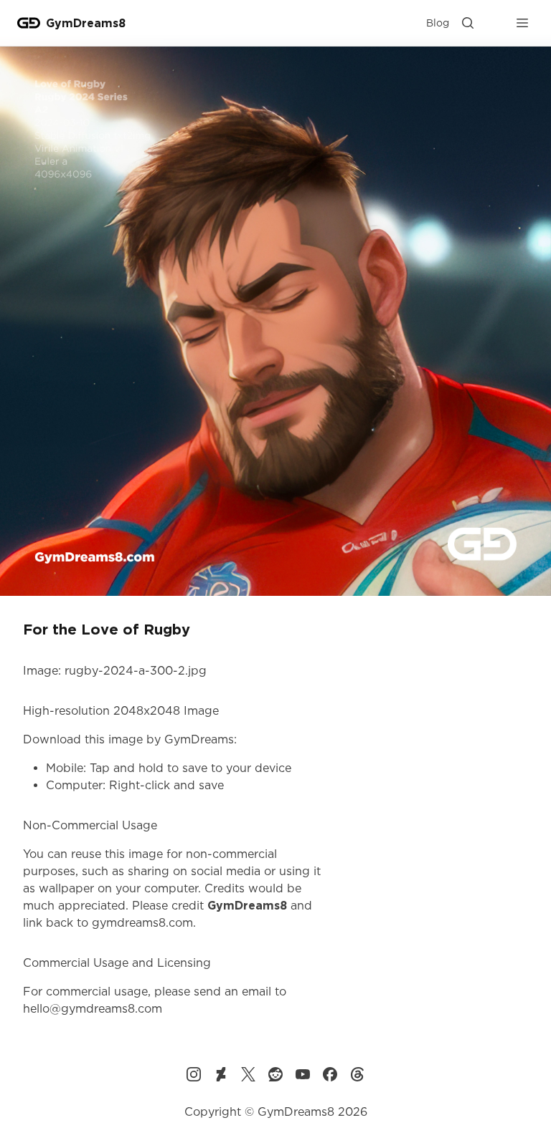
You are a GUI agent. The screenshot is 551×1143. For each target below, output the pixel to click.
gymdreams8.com (142, 922)
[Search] (467, 22)
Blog (437, 22)
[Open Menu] (522, 22)
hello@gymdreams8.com (92, 1008)
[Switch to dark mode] (495, 22)
